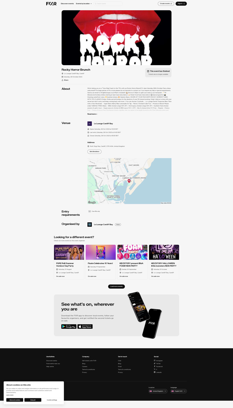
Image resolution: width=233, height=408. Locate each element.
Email (119, 366)
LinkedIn (159, 372)
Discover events (67, 3)
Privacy (84, 372)
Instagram (159, 361)
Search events (101, 3)
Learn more (9, 395)
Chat (119, 361)
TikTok (158, 363)
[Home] (51, 3)
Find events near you (53, 363)
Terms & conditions (88, 369)
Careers (84, 366)
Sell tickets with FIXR (89, 361)
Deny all (32, 400)
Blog (83, 363)
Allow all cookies (14, 400)
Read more (91, 114)
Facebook (159, 366)
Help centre (50, 366)
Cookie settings (52, 400)
